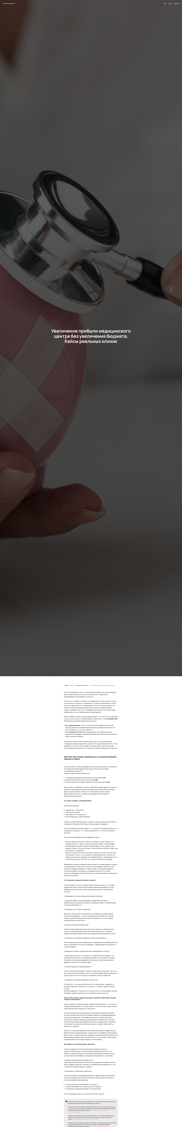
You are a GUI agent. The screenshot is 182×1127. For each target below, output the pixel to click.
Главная (66, 685)
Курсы (170, 3)
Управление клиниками (82, 685)
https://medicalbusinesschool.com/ (99, 1110)
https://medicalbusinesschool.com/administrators (85, 1119)
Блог (165, 3)
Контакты (176, 3)
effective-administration (74, 1112)
